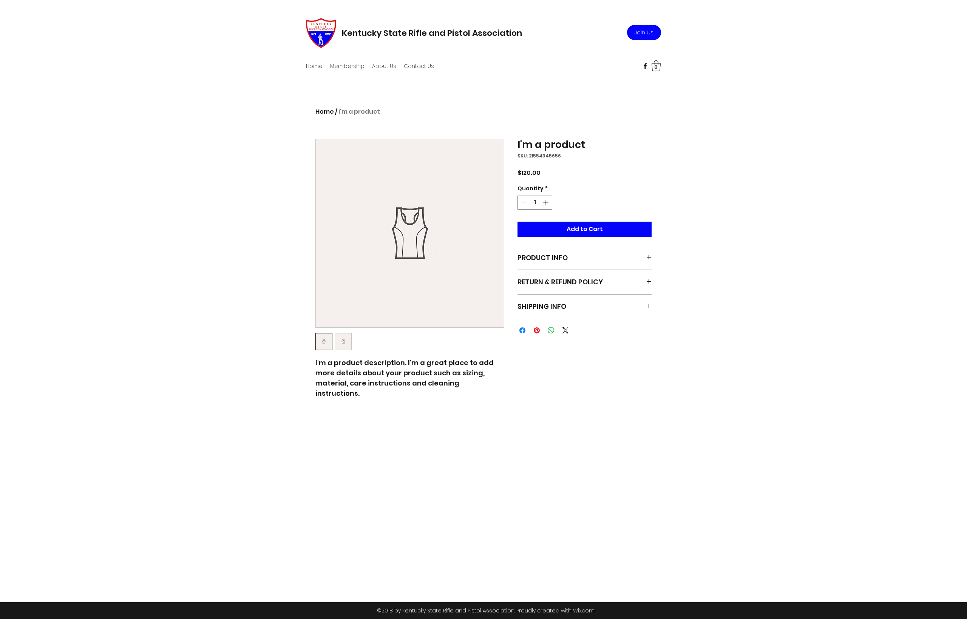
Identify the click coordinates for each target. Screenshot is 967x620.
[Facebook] (645, 66)
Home (324, 111)
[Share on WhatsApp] (551, 330)
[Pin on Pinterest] (536, 330)
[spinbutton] (535, 202)
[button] (656, 65)
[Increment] (546, 202)
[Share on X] (565, 330)
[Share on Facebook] (522, 330)
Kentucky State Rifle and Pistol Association (432, 33)
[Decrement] (523, 202)
